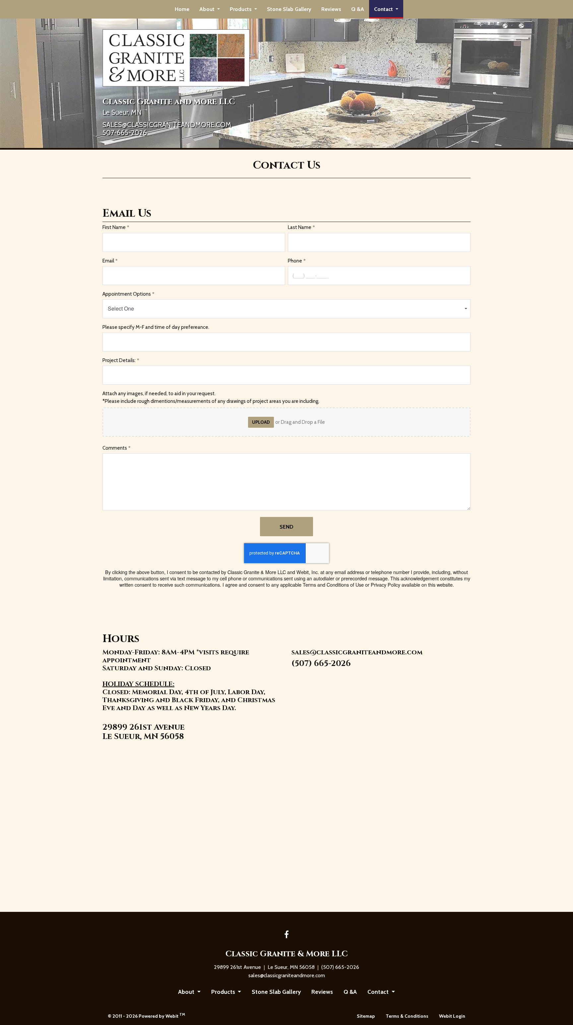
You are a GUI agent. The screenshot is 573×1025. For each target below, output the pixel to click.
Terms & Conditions (407, 1016)
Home (182, 9)
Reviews (331, 9)
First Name (114, 227)
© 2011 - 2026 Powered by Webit (146, 1015)
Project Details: (119, 360)
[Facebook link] (286, 935)
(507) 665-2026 (321, 664)
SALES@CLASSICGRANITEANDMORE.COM (166, 124)
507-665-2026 (124, 132)
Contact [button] (384, 9)
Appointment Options (126, 294)
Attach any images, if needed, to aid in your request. (159, 394)
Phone (295, 261)
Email (108, 261)
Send (286, 527)
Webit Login (452, 1016)
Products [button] (241, 9)
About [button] (207, 9)
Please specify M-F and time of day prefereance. (156, 327)
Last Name (299, 227)
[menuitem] (182, 9)
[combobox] (286, 308)
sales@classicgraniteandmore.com (356, 652)
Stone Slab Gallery (289, 9)
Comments (114, 448)
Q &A (357, 9)
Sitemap (366, 1016)
